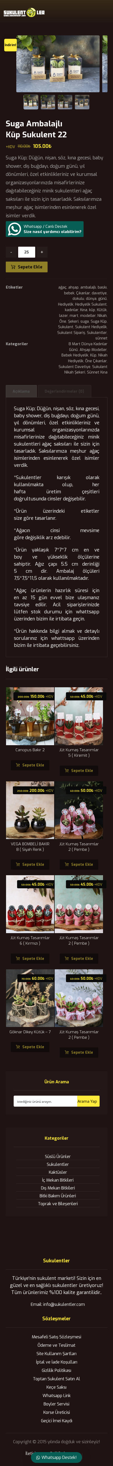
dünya (91, 298)
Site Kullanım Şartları (56, 1353)
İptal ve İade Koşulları (56, 1362)
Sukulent (65, 326)
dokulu (78, 298)
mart (74, 315)
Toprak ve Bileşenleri (58, 1204)
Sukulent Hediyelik (91, 326)
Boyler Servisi (56, 1404)
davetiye (99, 293)
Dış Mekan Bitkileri (58, 1188)
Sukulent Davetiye (74, 366)
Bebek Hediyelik (74, 355)
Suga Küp (99, 321)
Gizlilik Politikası (56, 1370)
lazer (63, 315)
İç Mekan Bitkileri (58, 1180)
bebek (69, 293)
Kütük (102, 309)
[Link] (95, 11)
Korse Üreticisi (56, 1412)
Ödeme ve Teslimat (56, 1345)
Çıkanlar (83, 293)
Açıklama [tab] (21, 391)
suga (84, 321)
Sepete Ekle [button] (33, 765)
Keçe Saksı (56, 1387)
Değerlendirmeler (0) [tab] (64, 391)
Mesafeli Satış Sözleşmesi (56, 1337)
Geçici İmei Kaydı (56, 1421)
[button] (104, 12)
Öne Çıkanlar (96, 361)
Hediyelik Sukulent (91, 304)
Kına (83, 309)
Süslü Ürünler (58, 1156)
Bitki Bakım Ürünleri (58, 1196)
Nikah (102, 315)
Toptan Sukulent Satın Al (56, 1379)
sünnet (101, 338)
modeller (88, 315)
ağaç (62, 287)
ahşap (73, 287)
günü (102, 298)
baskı (102, 287)
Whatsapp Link (57, 1395)
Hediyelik (65, 304)
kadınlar (71, 309)
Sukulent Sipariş (71, 332)
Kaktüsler (58, 1172)
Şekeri (73, 321)
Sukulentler (97, 332)
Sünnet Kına (97, 372)
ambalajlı (88, 287)
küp (92, 309)
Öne (62, 321)
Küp (93, 355)
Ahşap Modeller (93, 349)
